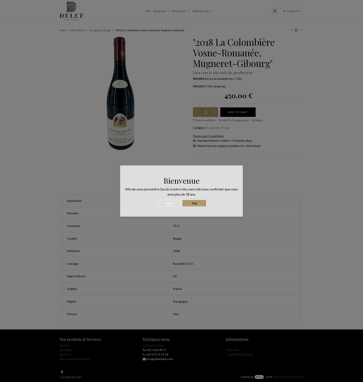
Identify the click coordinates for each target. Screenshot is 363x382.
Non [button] (169, 203)
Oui (194, 203)
